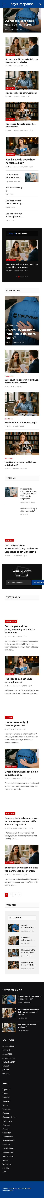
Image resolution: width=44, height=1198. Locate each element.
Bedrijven (6, 1098)
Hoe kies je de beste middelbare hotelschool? (28, 964)
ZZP (4, 1172)
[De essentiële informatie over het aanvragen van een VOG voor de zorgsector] (31, 177)
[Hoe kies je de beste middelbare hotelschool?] (22, 111)
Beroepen (6, 1101)
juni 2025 (6, 1070)
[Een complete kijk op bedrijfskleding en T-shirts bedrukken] (31, 216)
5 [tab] (25, 276)
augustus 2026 (8, 1046)
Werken (5, 1160)
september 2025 (8, 1062)
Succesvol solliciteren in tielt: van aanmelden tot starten (28, 1012)
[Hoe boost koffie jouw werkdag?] (22, 80)
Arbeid (5, 1094)
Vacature (10, 54)
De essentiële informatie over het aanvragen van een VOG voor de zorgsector (28, 494)
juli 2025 (5, 1066)
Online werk (7, 1121)
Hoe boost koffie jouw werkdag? (21, 93)
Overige (5, 1129)
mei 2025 (6, 1074)
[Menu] (4, 4)
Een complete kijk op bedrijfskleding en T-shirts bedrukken (20, 629)
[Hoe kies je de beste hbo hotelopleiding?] (22, 146)
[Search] (40, 4)
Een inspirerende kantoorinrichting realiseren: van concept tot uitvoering (21, 548)
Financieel (6, 1109)
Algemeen (6, 1090)
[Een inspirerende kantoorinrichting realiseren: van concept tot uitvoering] (31, 203)
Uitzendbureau (8, 1141)
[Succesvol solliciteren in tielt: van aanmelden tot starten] (22, 46)
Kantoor (10, 88)
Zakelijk (9, 717)
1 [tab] (17, 276)
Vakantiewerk (7, 1149)
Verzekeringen (8, 1152)
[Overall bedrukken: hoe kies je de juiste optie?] (22, 320)
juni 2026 (6, 1050)
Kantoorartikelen (9, 1117)
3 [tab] (21, 276)
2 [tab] (19, 276)
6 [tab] (27, 276)
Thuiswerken (7, 1137)
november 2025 (8, 1058)
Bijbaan (5, 1105)
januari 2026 (7, 1054)
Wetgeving (10, 813)
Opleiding (10, 119)
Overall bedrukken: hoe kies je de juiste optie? (21, 333)
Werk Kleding (11, 621)
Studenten (6, 1133)
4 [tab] (23, 276)
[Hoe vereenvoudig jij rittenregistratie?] (31, 190)
